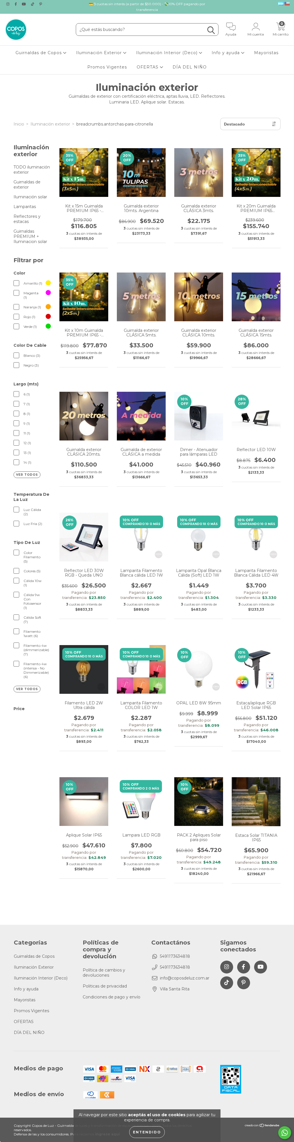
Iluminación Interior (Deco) (167, 52)
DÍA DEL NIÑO (190, 67)
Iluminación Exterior (99, 52)
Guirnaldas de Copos (39, 52)
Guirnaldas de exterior (26, 184)
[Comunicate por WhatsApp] (284, 1132)
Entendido (147, 1132)
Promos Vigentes (107, 67)
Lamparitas (24, 206)
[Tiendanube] (262, 1126)
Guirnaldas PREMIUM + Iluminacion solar (30, 236)
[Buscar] (211, 30)
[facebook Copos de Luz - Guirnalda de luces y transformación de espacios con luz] (16, 4)
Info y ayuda (226, 52)
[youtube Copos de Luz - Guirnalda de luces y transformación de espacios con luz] (24, 4)
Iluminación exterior (50, 124)
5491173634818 (175, 956)
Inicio (18, 124)
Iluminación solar (30, 196)
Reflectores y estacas (26, 219)
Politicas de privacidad (105, 986)
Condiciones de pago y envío (111, 997)
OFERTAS (148, 67)
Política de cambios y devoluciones (104, 972)
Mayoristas (266, 52)
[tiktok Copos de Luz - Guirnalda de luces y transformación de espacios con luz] (33, 4)
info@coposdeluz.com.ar (184, 978)
